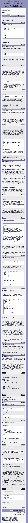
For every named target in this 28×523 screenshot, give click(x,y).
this (15, 181)
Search (13, 5)
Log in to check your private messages (12, 6)
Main (9, 10)
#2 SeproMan (5, 412)
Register (16, 5)
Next (24, 512)
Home (10, 5)
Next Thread (22, 514)
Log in (21, 6)
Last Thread (17, 514)
